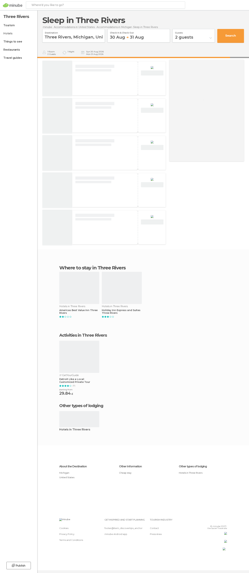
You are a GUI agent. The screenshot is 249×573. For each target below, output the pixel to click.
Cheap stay (125, 472)
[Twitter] (213, 521)
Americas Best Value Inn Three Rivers (78, 312)
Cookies (63, 528)
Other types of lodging (193, 466)
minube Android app (116, 534)
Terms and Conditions (71, 540)
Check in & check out (122, 31)
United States (66, 477)
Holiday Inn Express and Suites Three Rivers (121, 312)
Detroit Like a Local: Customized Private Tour (74, 381)
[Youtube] (224, 521)
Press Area (156, 534)
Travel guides (12, 57)
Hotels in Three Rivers (74, 429)
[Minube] (12, 5)
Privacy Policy (66, 534)
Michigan (64, 472)
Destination (51, 31)
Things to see (12, 41)
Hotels (8, 33)
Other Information (130, 466)
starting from (65, 389)
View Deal (152, 73)
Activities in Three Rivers (83, 335)
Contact (154, 528)
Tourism (9, 25)
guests (179, 31)
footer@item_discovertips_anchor (123, 528)
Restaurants (11, 49)
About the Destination (73, 466)
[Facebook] (207, 521)
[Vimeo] (218, 521)
